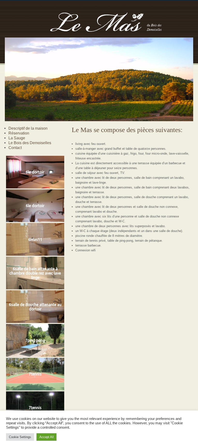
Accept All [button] (46, 437)
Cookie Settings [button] (20, 437)
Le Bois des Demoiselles (29, 143)
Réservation (18, 133)
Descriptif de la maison (28, 128)
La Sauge (16, 138)
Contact (15, 147)
